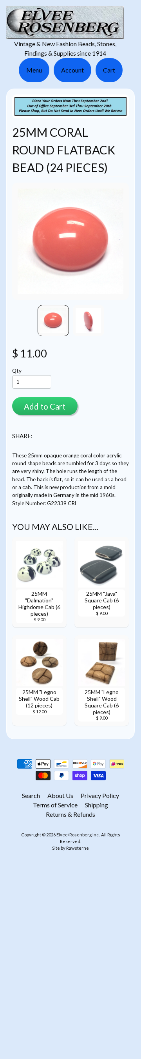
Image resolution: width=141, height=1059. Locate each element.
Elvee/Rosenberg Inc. (77, 834)
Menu (34, 70)
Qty (17, 371)
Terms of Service (55, 805)
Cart (109, 70)
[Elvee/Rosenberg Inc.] (65, 34)
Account (72, 70)
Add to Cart (44, 406)
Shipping (96, 805)
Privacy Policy (100, 795)
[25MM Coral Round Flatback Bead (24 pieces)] (53, 320)
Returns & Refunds (70, 814)
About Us (60, 795)
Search (31, 795)
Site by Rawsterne (70, 847)
